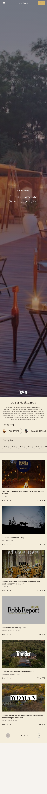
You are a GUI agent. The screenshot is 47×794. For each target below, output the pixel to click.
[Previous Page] (8, 735)
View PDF (41, 501)
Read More (6, 501)
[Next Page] (39, 735)
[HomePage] (23, 3)
